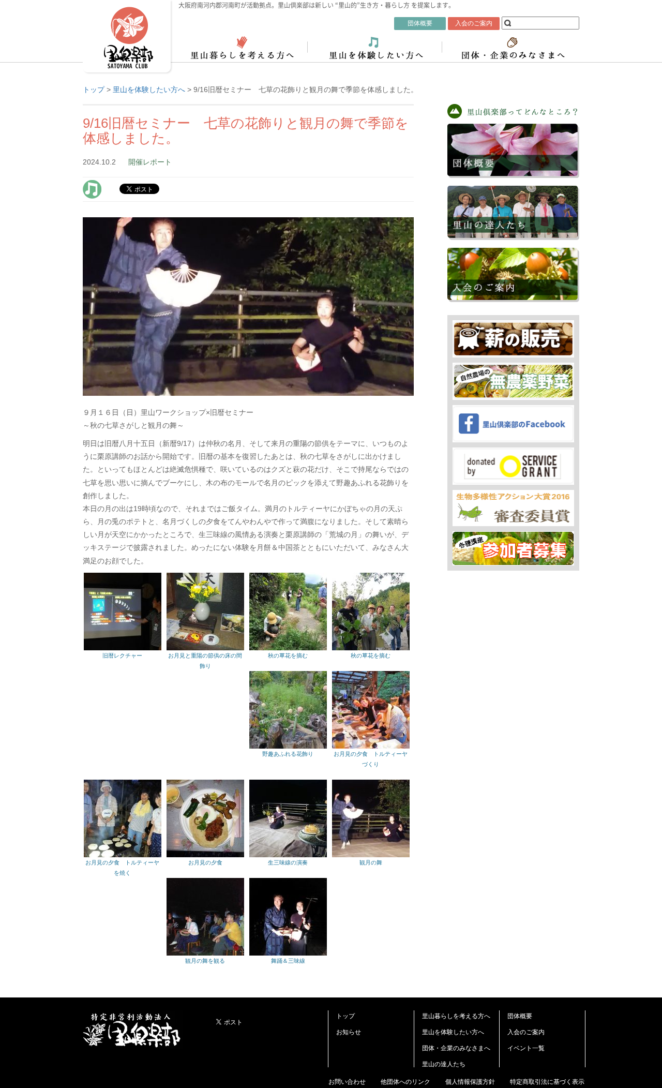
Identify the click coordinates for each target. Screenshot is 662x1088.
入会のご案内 (526, 1032)
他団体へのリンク (405, 1081)
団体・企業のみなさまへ (456, 1048)
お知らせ (348, 1032)
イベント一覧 (526, 1048)
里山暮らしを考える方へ (456, 1016)
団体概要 (519, 1016)
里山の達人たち (443, 1064)
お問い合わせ (347, 1081)
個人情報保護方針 (470, 1081)
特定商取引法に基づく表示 (547, 1081)
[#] (92, 188)
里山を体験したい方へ (453, 1032)
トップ (345, 1016)
